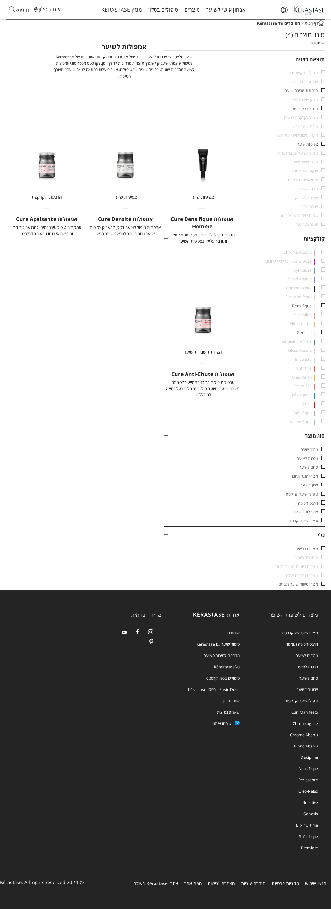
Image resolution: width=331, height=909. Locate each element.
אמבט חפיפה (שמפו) (302, 644)
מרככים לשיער (307, 655)
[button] (244, 59)
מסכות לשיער (307, 458)
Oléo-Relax (308, 791)
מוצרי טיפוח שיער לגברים (298, 584)
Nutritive (310, 802)
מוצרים (192, 9)
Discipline (309, 757)
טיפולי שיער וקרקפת (302, 494)
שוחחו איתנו (221, 723)
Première (309, 848)
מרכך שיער (309, 449)
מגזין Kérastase (121, 9)
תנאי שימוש (315, 883)
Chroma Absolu (304, 734)
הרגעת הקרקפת (305, 108)
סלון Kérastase (227, 667)
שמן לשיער (309, 485)
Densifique (302, 305)
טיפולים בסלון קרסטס (223, 678)
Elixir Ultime (307, 825)
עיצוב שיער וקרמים (303, 521)
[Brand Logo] (309, 11)
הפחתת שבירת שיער (301, 90)
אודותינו (233, 633)
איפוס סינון (316, 43)
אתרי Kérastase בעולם (155, 883)
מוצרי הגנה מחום (305, 476)
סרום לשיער (308, 467)
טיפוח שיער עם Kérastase (218, 644)
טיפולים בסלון (163, 9)
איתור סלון (231, 701)
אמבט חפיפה (308, 503)
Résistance (308, 780)
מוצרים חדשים (307, 548)
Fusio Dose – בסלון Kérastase (214, 689)
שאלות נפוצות (228, 712)
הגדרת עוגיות (253, 883)
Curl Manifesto (304, 712)
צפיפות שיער (307, 144)
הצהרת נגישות (221, 883)
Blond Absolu (306, 746)
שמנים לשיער (307, 689)
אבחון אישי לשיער (225, 9)
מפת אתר (193, 883)
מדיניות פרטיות (285, 883)
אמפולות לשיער (306, 512)
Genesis (304, 332)
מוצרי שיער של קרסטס (300, 633)
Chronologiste (305, 723)
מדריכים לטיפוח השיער (222, 655)
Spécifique (308, 836)
